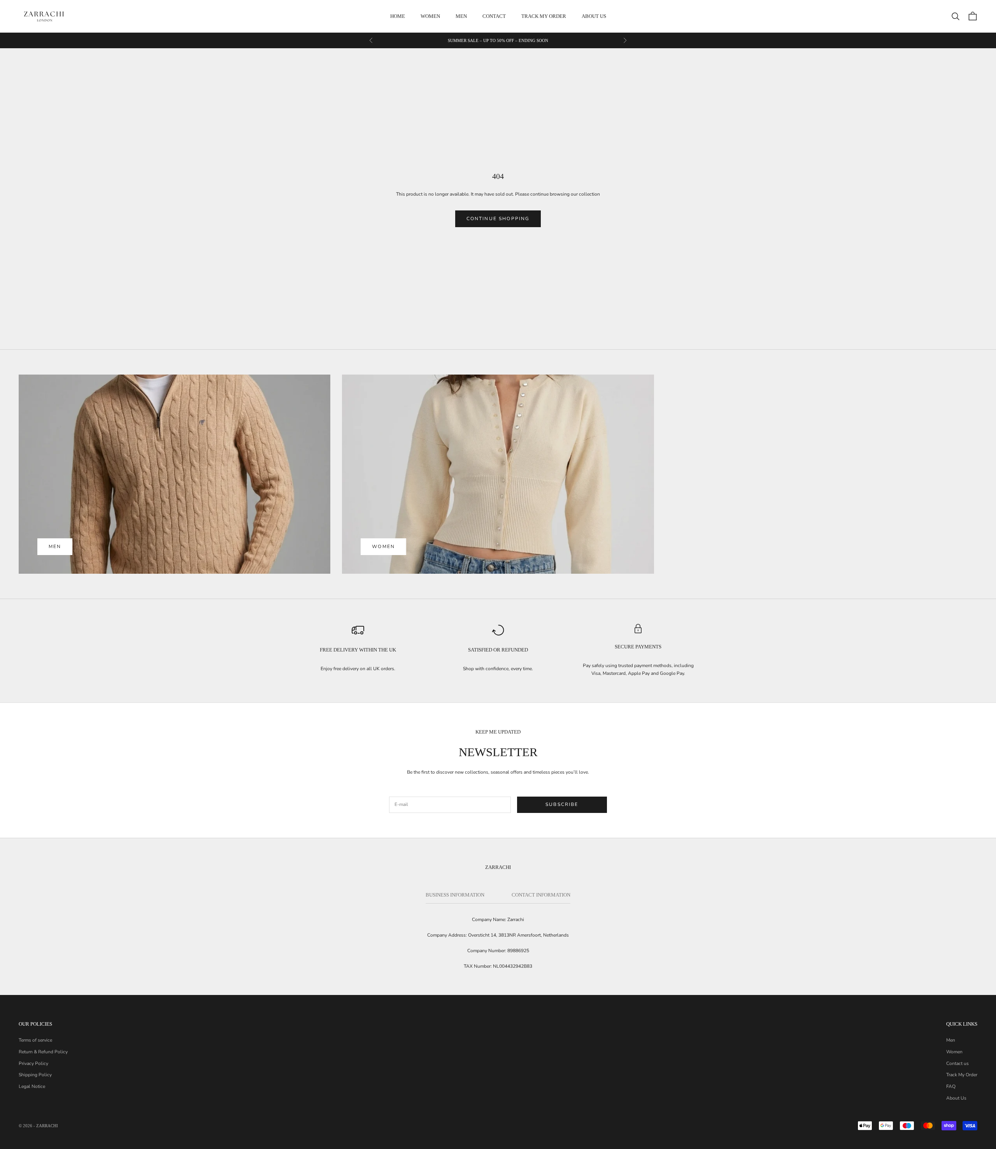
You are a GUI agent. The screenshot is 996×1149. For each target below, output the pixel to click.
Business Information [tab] (455, 895)
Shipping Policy (35, 1075)
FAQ (951, 1086)
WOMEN (383, 546)
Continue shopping (498, 218)
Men (461, 16)
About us (594, 16)
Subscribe (561, 804)
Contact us (957, 1063)
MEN (55, 546)
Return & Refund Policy (43, 1052)
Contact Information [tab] (541, 895)
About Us (956, 1098)
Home (397, 16)
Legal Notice (32, 1086)
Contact (494, 16)
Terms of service (35, 1040)
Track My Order (543, 16)
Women (430, 16)
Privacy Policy (33, 1063)
